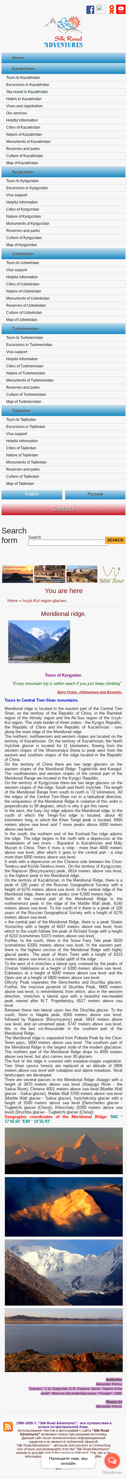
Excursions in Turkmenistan (29, 345)
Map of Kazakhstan (22, 163)
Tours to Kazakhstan (23, 77)
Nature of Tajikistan (22, 455)
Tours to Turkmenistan (24, 338)
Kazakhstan (23, 68)
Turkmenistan (25, 328)
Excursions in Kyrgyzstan (27, 188)
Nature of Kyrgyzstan (23, 216)
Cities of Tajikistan (21, 448)
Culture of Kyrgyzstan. (24, 238)
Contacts (64, 509)
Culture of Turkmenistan (26, 394)
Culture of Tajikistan (22, 476)
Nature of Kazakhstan (24, 134)
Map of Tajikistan (20, 483)
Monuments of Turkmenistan (30, 380)
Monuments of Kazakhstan (28, 141)
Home (18, 57)
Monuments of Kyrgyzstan (27, 223)
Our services (16, 113)
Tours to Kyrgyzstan (22, 181)
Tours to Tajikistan (21, 419)
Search (34, 537)
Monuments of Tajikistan (26, 462)
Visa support (16, 195)
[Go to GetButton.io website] (112, 1473)
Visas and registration (24, 106)
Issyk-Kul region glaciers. (45, 600)
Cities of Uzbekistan (22, 284)
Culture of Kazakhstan (24, 156)
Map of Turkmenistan (23, 402)
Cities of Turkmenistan (24, 366)
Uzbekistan (23, 253)
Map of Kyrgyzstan (21, 245)
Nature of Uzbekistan (23, 291)
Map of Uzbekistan (21, 320)
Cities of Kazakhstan (23, 127)
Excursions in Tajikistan (25, 427)
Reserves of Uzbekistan (26, 305)
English (32, 494)
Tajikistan (21, 410)
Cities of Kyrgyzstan (22, 209)
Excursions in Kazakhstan (27, 85)
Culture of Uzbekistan (24, 312)
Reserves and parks (23, 149)
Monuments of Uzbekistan (28, 298)
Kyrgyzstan (23, 171)
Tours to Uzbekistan (22, 263)
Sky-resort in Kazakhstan (27, 92)
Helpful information (22, 120)
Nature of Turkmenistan (25, 373)
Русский (95, 494)
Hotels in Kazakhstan (24, 99)
